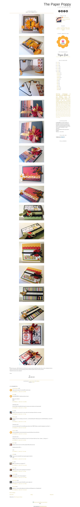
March (58, 86)
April (58, 84)
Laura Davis (32, 381)
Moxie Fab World (67, 101)
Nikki (13, 468)
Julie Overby (14, 480)
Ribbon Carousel (63, 102)
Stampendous (58, 99)
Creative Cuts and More (59, 111)
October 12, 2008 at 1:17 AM (19, 414)
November (58, 74)
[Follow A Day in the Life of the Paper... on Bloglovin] (60, 137)
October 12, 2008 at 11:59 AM (19, 433)
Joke (13, 410)
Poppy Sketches (65, 98)
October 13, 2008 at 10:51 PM (19, 477)
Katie (13, 394)
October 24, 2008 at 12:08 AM (19, 489)
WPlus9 (69, 116)
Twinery (67, 116)
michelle (13, 474)
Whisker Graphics (58, 117)
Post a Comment (12, 492)
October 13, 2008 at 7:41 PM (19, 471)
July (57, 80)
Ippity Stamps (68, 111)
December (58, 72)
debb (13, 454)
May (57, 83)
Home (32, 494)
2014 (58, 63)
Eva (13, 461)
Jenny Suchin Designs (59, 112)
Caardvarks (57, 100)
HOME (58, 27)
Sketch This (67, 96)
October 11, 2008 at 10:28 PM (19, 401)
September (58, 77)
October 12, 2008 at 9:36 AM (19, 427)
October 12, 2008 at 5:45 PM (19, 440)
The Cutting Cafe (62, 101)
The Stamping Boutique (63, 116)
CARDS (62, 110)
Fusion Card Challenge (64, 103)
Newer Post (11, 494)
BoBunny (59, 110)
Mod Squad (59, 109)
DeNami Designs (62, 108)
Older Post (51, 494)
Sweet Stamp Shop (64, 109)
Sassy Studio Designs (61, 107)
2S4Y (57, 102)
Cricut (63, 111)
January (58, 89)
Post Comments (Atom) (18, 496)
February (58, 87)
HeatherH (14, 486)
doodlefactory (58, 98)
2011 (58, 66)
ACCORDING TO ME (63, 27)
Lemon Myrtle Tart (64, 112)
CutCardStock (68, 100)
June (57, 81)
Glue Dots (63, 100)
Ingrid (13, 442)
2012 (58, 65)
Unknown (14, 430)
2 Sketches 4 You (63, 94)
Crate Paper (68, 110)
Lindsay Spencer (15, 388)
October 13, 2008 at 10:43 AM (19, 465)
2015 (58, 62)
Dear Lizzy (65, 111)
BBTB (65, 95)
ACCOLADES (62, 28)
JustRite (59, 102)
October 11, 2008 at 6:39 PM (19, 391)
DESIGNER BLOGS (43, 506)
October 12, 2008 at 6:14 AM (19, 421)
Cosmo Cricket (65, 110)
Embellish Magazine (67, 104)
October (58, 75)
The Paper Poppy (57, 4)
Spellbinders (65, 107)
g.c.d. (69, 98)
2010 (58, 68)
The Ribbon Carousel (67, 99)
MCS (33, 382)
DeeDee (13, 416)
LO (65, 108)
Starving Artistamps (62, 94)
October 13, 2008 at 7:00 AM (19, 451)
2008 (58, 71)
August (58, 78)
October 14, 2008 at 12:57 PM (19, 483)
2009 (58, 70)
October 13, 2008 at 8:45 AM (19, 459)
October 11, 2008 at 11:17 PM (19, 407)
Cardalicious (58, 101)
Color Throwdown (61, 104)
